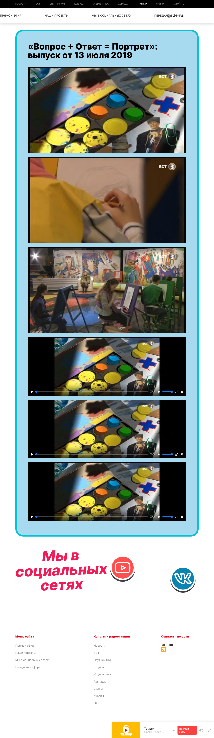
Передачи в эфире (27, 667)
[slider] (92, 391)
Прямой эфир (24, 645)
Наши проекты (56, 15)
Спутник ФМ (57, 3)
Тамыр (142, 3)
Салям (160, 3)
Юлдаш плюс (100, 3)
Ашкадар (123, 3)
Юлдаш (78, 3)
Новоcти (20, 3)
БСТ (38, 3)
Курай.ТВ (178, 3)
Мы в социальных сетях (111, 15)
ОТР (96, 703)
